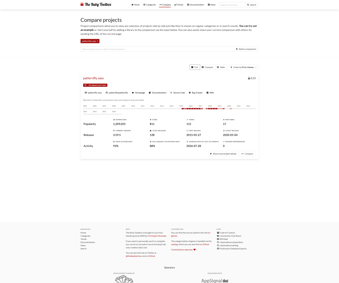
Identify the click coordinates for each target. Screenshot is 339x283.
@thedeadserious (134, 256)
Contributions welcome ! (184, 249)
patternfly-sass (93, 78)
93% (115, 145)
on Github (204, 244)
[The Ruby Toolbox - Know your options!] (96, 5)
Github (152, 256)
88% (152, 145)
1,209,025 (119, 123)
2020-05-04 (230, 134)
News (83, 245)
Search (84, 248)
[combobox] (157, 49)
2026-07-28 (193, 145)
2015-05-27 (193, 134)
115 (188, 123)
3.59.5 (117, 134)
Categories (85, 236)
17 (224, 123)
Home (83, 232)
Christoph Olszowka (157, 236)
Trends (84, 239)
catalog (174, 244)
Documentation (88, 242)
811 (152, 123)
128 (152, 134)
